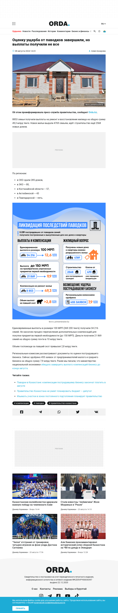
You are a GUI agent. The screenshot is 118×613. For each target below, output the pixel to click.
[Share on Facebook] (21, 412)
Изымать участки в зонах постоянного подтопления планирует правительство (59, 396)
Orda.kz (93, 112)
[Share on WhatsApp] (59, 412)
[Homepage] (59, 23)
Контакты (45, 589)
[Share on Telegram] (40, 412)
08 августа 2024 (22, 51)
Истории (52, 31)
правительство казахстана (63, 403)
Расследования (39, 31)
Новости (26, 31)
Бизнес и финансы (80, 31)
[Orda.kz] (59, 574)
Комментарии (64, 31)
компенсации (22, 403)
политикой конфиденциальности (49, 602)
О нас (35, 589)
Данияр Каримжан (20, 509)
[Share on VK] (96, 412)
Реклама (58, 589)
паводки (40, 403)
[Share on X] (77, 412)
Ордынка (16, 31)
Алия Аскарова (98, 51)
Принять (20, 608)
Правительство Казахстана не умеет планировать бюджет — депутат (54, 391)
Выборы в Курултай (75, 589)
